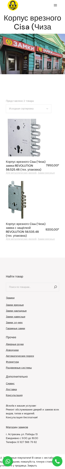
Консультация (14, 395)
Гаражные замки (15, 328)
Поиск (55, 287)
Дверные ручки (15, 344)
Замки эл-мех (14, 322)
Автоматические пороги (20, 356)
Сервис (10, 383)
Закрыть (32, 465)
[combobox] (28, 108)
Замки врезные (46, 173)
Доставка (11, 389)
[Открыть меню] (55, 5)
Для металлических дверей (21, 173)
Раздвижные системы (19, 367)
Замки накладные (16, 310)
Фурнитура (12, 361)
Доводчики (12, 350)
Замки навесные (15, 316)
